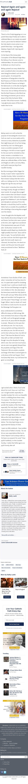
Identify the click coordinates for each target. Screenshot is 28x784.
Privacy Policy (6, 764)
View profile (17, 14)
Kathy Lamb (11, 13)
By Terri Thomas (13, 667)
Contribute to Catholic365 (9, 745)
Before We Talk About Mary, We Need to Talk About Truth (16, 692)
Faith (3, 564)
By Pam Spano (13, 672)
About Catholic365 (7, 741)
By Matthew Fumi (13, 695)
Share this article (21, 451)
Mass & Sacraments (6, 567)
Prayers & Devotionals (17, 567)
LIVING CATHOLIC (10, 564)
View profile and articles (8, 535)
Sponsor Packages (13, 743)
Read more (7, 597)
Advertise (5, 743)
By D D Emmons (13, 687)
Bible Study (18, 564)
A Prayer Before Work (16, 670)
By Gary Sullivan (13, 680)
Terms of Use (6, 762)
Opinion (3, 570)
